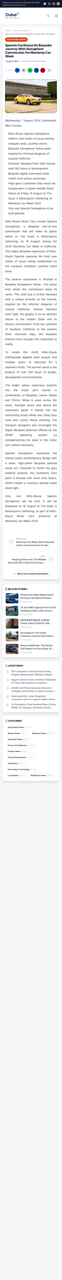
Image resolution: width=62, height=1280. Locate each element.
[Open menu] (56, 16)
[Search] (48, 16)
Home (7, 30)
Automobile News (21, 30)
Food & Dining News (20, 757)
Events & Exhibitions (21, 745)
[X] (49, 4)
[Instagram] (53, 4)
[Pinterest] (42, 70)
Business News (43, 733)
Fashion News (18, 751)
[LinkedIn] (58, 4)
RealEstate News (42, 775)
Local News (16, 775)
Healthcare (16, 763)
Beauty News (17, 733)
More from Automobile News (32, 573)
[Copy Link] (49, 70)
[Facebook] (45, 4)
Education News (19, 739)
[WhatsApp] (30, 70)
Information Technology (22, 769)
